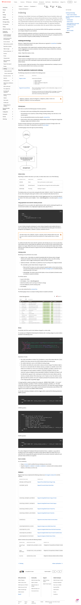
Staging (4, 26)
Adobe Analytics (21, 591)
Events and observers (7, 51)
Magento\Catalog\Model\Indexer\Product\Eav (46, 512)
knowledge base (48, 268)
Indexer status (70, 21)
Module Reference (55, 2)
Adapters (5, 97)
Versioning (5, 119)
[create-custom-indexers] (30, 56)
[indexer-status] (25, 174)
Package (4, 14)
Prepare (4, 9)
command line (47, 117)
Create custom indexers (72, 14)
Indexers (67, 32)
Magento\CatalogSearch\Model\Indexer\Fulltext (46, 536)
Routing (5, 66)
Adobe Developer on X (35, 588)
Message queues (6, 80)
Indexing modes (70, 26)
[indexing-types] (26, 106)
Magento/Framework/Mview (24, 87)
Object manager (6, 48)
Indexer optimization (8, 71)
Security (4, 116)
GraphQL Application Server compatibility (7, 35)
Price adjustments (7, 88)
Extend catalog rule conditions (7, 105)
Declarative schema (7, 75)
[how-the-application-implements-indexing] (43, 70)
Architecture (35, 2)
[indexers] (24, 472)
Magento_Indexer (22, 78)
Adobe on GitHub (34, 582)
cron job (26, 464)
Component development (5, 32)
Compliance (55, 594)
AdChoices (47, 601)
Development (41, 2)
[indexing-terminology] (31, 40)
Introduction (5, 7)
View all (19, 594)
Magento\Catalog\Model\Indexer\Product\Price (46, 508)
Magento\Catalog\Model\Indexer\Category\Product (47, 497)
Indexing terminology (70, 12)
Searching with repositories (6, 91)
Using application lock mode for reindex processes (73, 24)
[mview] (22, 328)
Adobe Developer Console (58, 580)
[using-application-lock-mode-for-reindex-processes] (42, 202)
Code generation (7, 58)
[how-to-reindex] (26, 459)
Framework (5, 114)
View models (6, 100)
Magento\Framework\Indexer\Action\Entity (45, 485)
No (59, 571)
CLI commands (5, 24)
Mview (68, 28)
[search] (65, 2)
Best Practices (48, 2)
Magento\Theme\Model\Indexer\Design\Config (46, 481)
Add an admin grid (7, 86)
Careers (54, 591)
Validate (4, 17)
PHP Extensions (29, 2)
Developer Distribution (57, 582)
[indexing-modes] (26, 252)
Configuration (5, 111)
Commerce (22, 2)
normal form (53, 43)
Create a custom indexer (8, 73)
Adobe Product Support (47, 583)
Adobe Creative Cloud (22, 582)
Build (4, 12)
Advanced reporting (6, 29)
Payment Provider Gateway (6, 109)
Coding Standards (63, 2)
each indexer (45, 125)
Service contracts (7, 41)
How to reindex (70, 30)
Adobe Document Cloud (22, 587)
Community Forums (35, 590)
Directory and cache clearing (7, 95)
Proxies (5, 55)
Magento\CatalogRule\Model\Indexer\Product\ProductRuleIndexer (50, 532)
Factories (5, 53)
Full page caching (6, 21)
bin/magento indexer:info (50, 475)
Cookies (41, 601)
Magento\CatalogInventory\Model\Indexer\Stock (47, 526)
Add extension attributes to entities (8, 83)
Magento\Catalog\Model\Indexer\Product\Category (47, 503)
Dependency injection (7, 46)
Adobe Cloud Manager (22, 589)
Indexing (5, 68)
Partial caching (5, 19)
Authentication (56, 589)
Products (15, 2)
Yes (54, 571)
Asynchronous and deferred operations (8, 39)
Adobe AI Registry (21, 580)
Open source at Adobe (57, 584)
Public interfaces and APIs (8, 44)
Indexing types (70, 19)
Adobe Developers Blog (35, 580)
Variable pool (6, 102)
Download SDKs (56, 587)
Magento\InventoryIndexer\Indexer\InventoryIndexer (47, 519)
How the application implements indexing (73, 17)
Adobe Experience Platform (23, 584)
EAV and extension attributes (7, 61)
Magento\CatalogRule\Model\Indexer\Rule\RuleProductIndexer (49, 529)
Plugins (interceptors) (7, 63)
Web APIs (5, 78)
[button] (46, 7)
